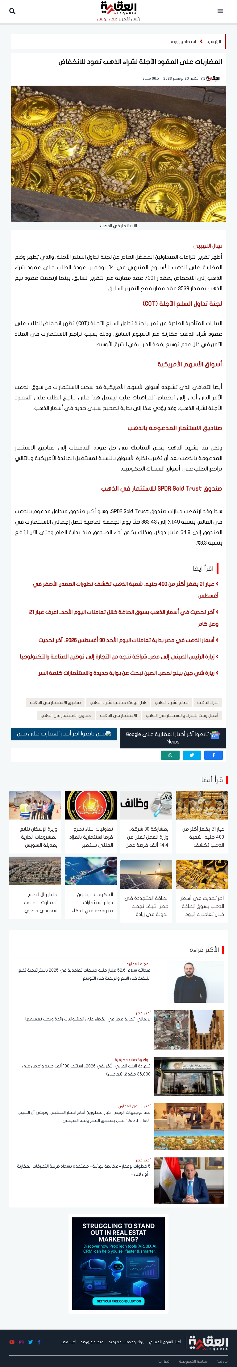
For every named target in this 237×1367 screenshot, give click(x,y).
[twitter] (192, 755)
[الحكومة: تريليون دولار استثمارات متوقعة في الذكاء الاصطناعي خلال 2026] (91, 870)
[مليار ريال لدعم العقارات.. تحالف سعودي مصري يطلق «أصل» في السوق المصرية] (35, 870)
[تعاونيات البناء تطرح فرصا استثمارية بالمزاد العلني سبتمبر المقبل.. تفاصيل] (91, 804)
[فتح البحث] (12, 11)
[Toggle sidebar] (220, 11)
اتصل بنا (164, 1361)
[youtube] (12, 1342)
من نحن (222, 1361)
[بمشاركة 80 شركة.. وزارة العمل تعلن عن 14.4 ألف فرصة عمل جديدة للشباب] (146, 804)
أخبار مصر (68, 1342)
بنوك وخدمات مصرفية (126, 1342)
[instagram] (21, 1342)
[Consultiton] (118, 1263)
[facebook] (213, 755)
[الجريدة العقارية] (208, 1342)
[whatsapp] (170, 755)
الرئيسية (213, 41)
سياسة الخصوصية (193, 1361)
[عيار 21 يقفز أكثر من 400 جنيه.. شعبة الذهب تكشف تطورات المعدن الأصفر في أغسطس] (202, 804)
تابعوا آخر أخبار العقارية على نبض (56, 734)
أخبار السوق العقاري (165, 1342)
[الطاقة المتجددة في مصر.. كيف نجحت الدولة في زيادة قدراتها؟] (146, 874)
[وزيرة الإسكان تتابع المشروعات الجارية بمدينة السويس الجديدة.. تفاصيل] (35, 804)
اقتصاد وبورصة (182, 41)
